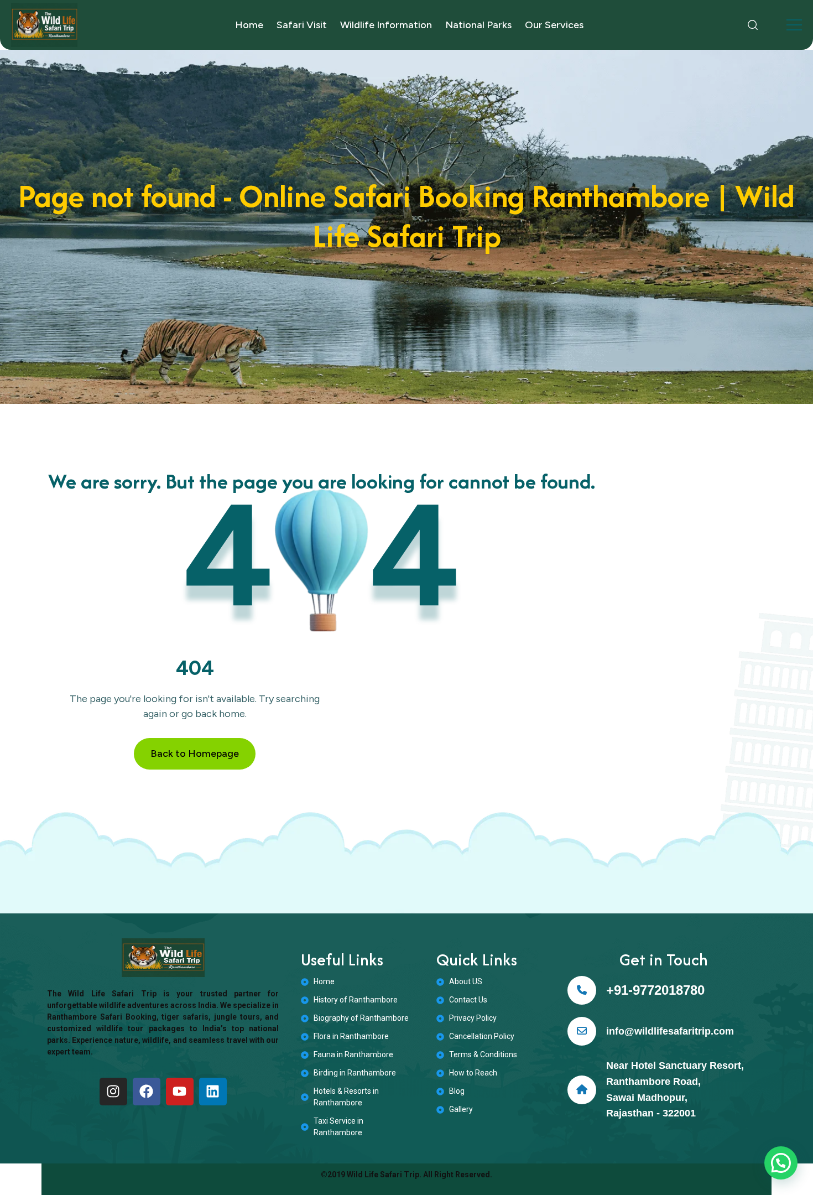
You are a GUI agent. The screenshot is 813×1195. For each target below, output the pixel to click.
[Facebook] (146, 1091)
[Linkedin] (213, 1091)
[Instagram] (113, 1091)
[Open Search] (752, 25)
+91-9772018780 (655, 990)
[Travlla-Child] (44, 25)
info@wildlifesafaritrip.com (670, 1031)
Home (249, 25)
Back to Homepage (194, 753)
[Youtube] (180, 1091)
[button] (781, 1163)
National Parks (478, 25)
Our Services (554, 25)
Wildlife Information (386, 25)
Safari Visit (302, 25)
